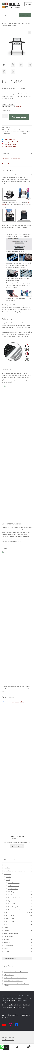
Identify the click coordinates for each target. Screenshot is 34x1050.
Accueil (6, 23)
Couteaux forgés (8, 936)
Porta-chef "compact (14, 130)
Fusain (8, 925)
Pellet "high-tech (12, 892)
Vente (5, 865)
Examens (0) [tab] (5, 164)
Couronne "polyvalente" (14, 898)
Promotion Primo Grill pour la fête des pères (16, 972)
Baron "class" (12, 895)
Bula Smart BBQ (10, 919)
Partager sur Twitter (11, 139)
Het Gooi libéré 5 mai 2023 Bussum (13, 981)
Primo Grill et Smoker (11, 916)
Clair (19, 106)
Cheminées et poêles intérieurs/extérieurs (15, 871)
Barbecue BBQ (13, 23)
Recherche (17, 1047)
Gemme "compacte (13, 907)
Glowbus (6, 930)
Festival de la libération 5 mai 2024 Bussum (15, 978)
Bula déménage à (9, 975)
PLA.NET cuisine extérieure (11, 933)
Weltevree (6, 939)
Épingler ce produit (10, 144)
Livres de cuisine (8, 945)
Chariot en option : (7, 104)
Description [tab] (5, 153)
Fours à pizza (7, 868)
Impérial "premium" (13, 886)
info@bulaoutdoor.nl (8, 1003)
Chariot (26, 1045)
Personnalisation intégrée (15, 910)
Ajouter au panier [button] (17, 846)
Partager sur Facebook (11, 142)
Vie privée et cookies (8, 1040)
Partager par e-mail (11, 146)
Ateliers (6, 948)
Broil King (20, 23)
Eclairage (6, 951)
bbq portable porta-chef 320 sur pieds (20, 134)
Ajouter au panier (19, 117)
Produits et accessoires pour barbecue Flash (18, 913)
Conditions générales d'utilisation (12, 1005)
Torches (6, 927)
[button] (29, 32)
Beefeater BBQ (10, 922)
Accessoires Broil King (14, 883)
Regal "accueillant (13, 889)
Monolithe (8, 877)
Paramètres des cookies (19, 1007)
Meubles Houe (7, 942)
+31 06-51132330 (14, 15)
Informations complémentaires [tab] (11, 159)
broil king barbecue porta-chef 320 (14, 132)
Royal (9, 901)
